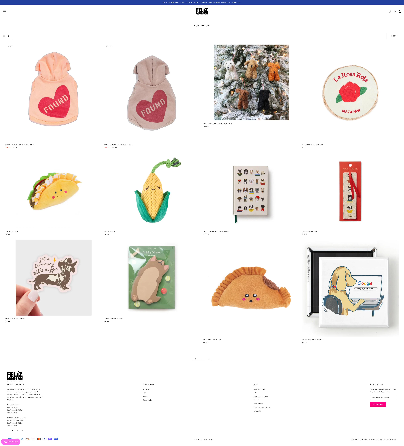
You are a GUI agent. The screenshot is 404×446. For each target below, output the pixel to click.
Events (145, 396)
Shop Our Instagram (261, 396)
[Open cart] (400, 11)
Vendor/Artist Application (262, 407)
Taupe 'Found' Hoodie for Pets (118, 144)
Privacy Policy (355, 439)
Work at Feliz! (258, 404)
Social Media (147, 400)
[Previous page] (195, 358)
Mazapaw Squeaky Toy (312, 144)
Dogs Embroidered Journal (216, 231)
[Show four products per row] (8, 36)
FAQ (255, 393)
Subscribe (378, 404)
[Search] (395, 11)
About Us (146, 389)
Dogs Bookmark (309, 231)
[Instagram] (7, 430)
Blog (144, 393)
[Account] (390, 11)
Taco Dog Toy (11, 231)
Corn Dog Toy (110, 231)
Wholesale (257, 411)
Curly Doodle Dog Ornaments (217, 123)
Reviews (256, 400)
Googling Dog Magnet (313, 340)
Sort (394, 36)
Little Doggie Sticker (15, 319)
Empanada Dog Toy (212, 340)
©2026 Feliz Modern (204, 439)
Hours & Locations (260, 389)
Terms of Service (389, 439)
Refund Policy (377, 439)
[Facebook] (12, 430)
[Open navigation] (4, 11)
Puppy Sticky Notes (113, 319)
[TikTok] (22, 430)
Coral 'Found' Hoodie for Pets (20, 144)
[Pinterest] (17, 430)
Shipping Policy (366, 439)
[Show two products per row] (4, 36)
